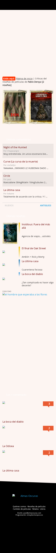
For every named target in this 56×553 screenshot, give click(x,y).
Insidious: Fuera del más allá (36, 226)
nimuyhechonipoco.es (35, 515)
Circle (6, 175)
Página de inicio (24, 78)
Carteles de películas (22, 509)
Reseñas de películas (37, 506)
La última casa (11, 190)
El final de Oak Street (34, 248)
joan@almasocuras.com (32, 513)
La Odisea (8, 446)
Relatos (35, 509)
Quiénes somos (19, 506)
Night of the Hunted (15, 147)
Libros (42, 509)
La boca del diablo (32, 274)
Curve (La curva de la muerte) (20, 161)
